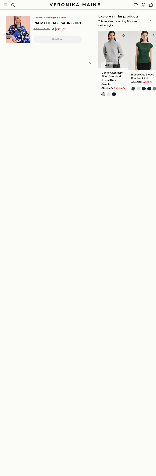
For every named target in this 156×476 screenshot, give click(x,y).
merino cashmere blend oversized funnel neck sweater (112, 79)
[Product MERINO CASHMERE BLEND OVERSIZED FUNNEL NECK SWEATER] (113, 49)
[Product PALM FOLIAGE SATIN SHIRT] (18, 29)
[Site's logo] (75, 5)
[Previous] (146, 21)
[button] (13, 4)
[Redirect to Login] (136, 4)
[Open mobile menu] (5, 4)
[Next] (150, 21)
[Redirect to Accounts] (143, 4)
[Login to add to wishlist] (123, 35)
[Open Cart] (151, 5)
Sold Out (57, 39)
